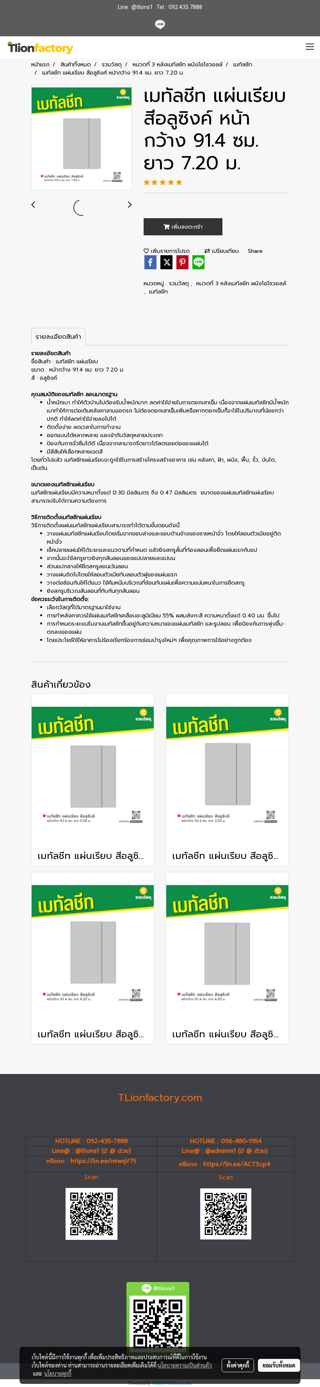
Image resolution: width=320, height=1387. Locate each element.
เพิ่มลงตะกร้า (186, 227)
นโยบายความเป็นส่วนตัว (185, 1365)
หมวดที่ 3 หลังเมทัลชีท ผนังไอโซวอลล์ (241, 283)
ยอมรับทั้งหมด (279, 1365)
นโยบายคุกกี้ (57, 1373)
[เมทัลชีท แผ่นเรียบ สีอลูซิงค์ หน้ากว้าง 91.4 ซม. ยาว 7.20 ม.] (82, 137)
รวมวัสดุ (180, 283)
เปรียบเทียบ (224, 251)
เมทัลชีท (158, 292)
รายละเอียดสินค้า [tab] (58, 336)
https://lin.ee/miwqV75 (103, 1161)
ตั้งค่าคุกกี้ (238, 1365)
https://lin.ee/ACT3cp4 (236, 1164)
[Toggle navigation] (309, 47)
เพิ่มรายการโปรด (169, 251)
